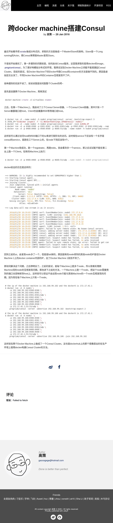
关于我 (71, 5)
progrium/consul (12, 67)
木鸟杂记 (105, 498)
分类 (62, 5)
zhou (57, 498)
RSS (108, 5)
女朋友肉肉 (9, 498)
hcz (46, 498)
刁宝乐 (19, 498)
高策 (53, 509)
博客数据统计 (84, 5)
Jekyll (65, 510)
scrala (23, 51)
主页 (39, 5)
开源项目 (98, 5)
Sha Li (79, 498)
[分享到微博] (51, 367)
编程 (47, 5)
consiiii (65, 498)
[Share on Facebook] (59, 367)
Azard (39, 498)
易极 (97, 498)
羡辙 (51, 498)
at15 (72, 498)
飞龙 (33, 498)
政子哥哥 (88, 498)
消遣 (54, 5)
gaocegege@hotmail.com (51, 460)
